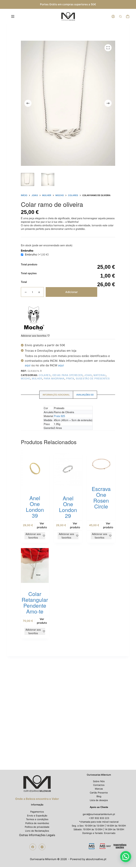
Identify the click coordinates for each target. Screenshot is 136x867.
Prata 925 (59, 416)
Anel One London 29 (68, 506)
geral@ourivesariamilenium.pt (99, 814)
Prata (70, 378)
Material (100, 375)
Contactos (98, 785)
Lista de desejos (99, 800)
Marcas (99, 788)
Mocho (25, 378)
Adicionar (71, 292)
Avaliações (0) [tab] (85, 394)
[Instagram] (42, 847)
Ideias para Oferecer (67, 375)
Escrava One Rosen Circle (101, 497)
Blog (99, 796)
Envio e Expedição (37, 815)
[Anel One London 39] (35, 468)
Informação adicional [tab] (56, 394)
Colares (45, 375)
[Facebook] (32, 847)
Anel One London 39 (35, 506)
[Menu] (13, 16)
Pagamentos (37, 811)
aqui (27, 365)
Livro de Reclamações (37, 830)
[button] (125, 856)
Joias (88, 375)
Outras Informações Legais (37, 835)
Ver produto (42, 525)
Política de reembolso (37, 823)
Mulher (37, 378)
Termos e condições (37, 819)
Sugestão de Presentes (93, 378)
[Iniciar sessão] (113, 16)
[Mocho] (34, 319)
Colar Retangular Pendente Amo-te (35, 602)
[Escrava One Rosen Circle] (101, 464)
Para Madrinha (54, 378)
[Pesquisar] (120, 16)
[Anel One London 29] (68, 468)
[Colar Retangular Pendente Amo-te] (35, 565)
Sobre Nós (99, 781)
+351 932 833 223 (99, 818)
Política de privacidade (37, 826)
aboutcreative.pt (96, 859)
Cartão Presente (99, 792)
